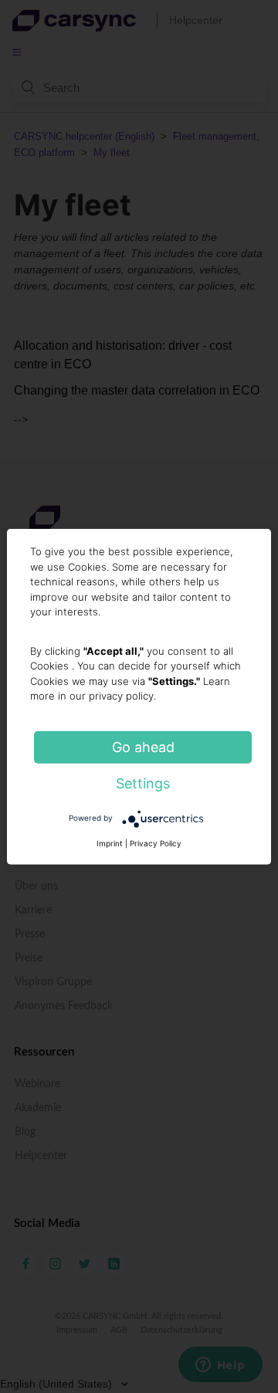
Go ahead (143, 746)
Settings (143, 782)
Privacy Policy (155, 842)
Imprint (110, 842)
